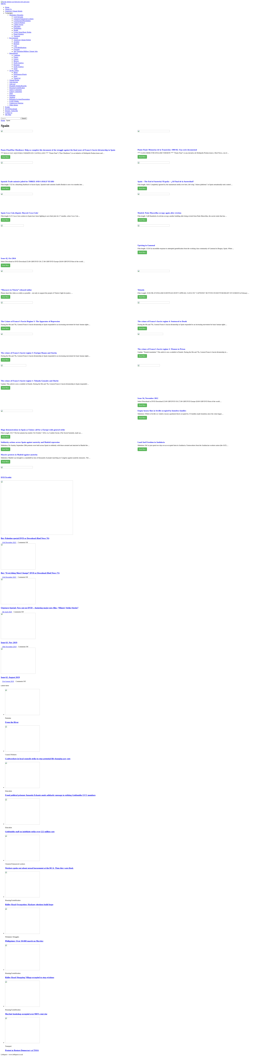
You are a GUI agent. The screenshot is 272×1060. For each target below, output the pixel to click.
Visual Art (17, 78)
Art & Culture (14, 70)
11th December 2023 (9, 542)
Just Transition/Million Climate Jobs (26, 51)
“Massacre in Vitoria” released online (16, 290)
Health (16, 30)
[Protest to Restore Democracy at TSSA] (22, 1042)
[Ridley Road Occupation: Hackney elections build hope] (22, 897)
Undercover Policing (16, 103)
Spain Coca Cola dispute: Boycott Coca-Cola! (19, 213)
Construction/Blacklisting (22, 21)
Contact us (8, 113)
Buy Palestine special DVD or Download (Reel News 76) (25, 538)
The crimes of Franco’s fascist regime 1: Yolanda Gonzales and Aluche (30, 381)
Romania (17, 65)
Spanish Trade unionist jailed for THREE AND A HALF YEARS (27, 181)
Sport (15, 76)
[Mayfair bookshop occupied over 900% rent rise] (22, 1006)
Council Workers (19, 23)
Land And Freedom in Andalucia (151, 442)
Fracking (17, 49)
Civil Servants (18, 17)
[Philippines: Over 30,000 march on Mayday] (22, 933)
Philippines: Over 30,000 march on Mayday (24, 941)
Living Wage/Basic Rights (22, 32)
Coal (15, 46)
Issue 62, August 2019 (10, 677)
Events (7, 107)
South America (19, 67)
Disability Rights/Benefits (18, 86)
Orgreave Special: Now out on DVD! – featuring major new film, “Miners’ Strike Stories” (40, 608)
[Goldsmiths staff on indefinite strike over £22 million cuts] (22, 824)
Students (12, 97)
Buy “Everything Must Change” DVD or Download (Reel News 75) (30, 573)
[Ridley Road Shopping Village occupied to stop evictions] (22, 970)
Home (7, 7)
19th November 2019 (9, 647)
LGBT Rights (14, 101)
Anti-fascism (13, 82)
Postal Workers (19, 34)
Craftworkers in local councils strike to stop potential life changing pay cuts (37, 759)
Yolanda (141, 290)
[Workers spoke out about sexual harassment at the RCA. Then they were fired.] (22, 860)
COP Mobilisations (20, 47)
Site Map (8, 115)
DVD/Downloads (11, 109)
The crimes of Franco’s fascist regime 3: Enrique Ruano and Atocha (29, 353)
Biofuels (16, 44)
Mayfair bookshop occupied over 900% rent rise (26, 1014)
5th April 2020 (7, 612)
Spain (15, 69)
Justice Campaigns (15, 90)
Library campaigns (15, 92)
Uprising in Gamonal (146, 245)
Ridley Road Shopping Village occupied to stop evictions (29, 977)
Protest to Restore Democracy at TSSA (22, 1050)
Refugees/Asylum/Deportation (19, 99)
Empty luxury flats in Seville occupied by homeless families (162, 411)
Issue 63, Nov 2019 (9, 642)
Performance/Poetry (20, 74)
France (16, 57)
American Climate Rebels (13, 11)
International (13, 53)
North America (19, 63)
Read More (5, 157)
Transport (17, 36)
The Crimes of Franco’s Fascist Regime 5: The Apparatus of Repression (30, 321)
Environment (13, 38)
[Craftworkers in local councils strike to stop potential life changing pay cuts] (22, 751)
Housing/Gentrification (17, 88)
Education (17, 26)
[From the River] (22, 714)
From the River (11, 722)
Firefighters (17, 28)
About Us (8, 9)
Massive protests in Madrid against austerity (19, 455)
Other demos (13, 105)
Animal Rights (14, 80)
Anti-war (12, 84)
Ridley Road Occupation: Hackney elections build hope (29, 904)
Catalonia (17, 55)
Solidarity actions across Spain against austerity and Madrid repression (30, 442)
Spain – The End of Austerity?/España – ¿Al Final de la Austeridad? (166, 181)
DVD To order (6, 477)
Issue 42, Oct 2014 (8, 258)
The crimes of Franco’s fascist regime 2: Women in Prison (161, 349)
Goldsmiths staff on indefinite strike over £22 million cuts (30, 831)
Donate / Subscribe (11, 111)
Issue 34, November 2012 (148, 398)
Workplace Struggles (16, 15)
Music (16, 72)
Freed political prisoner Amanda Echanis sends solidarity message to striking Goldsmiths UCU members (50, 795)
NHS (11, 93)
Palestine (12, 95)
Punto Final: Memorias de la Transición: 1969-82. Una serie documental (167, 150)
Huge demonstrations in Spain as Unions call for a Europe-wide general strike (33, 430)
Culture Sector (18, 24)
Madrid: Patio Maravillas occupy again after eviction (159, 213)
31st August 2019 (8, 681)
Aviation (16, 42)
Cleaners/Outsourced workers (23, 19)
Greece (16, 59)
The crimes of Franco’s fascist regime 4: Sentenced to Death (162, 321)
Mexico (16, 61)
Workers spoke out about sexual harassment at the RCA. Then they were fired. (39, 868)
